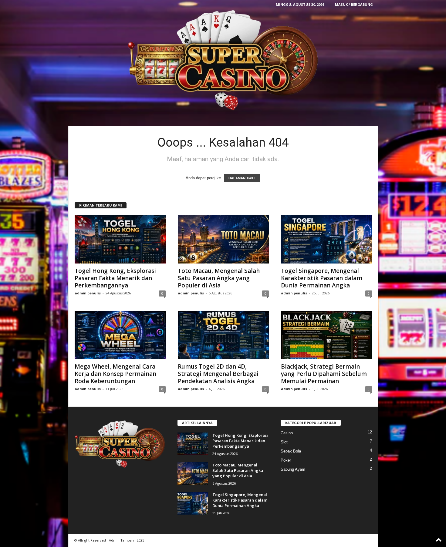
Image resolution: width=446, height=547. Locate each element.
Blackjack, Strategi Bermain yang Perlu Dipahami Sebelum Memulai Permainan (324, 374)
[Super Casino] (223, 60)
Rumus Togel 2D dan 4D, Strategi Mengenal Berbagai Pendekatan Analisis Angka (218, 374)
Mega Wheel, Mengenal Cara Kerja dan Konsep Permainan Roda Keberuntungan (115, 374)
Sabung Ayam (293, 469)
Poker (286, 460)
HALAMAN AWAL (242, 178)
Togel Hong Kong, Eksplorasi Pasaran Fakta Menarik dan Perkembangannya (115, 278)
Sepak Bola (291, 451)
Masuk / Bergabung (354, 4)
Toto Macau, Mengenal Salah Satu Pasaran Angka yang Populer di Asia (219, 278)
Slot (284, 442)
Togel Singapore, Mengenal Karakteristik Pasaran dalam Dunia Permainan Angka (321, 278)
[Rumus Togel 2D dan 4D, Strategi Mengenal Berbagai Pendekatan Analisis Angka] (223, 335)
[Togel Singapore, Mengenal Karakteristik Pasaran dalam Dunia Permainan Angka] (326, 239)
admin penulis (88, 293)
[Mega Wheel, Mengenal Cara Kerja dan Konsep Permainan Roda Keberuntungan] (120, 335)
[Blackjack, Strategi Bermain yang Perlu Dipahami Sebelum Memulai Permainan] (326, 335)
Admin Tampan (121, 540)
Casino (287, 433)
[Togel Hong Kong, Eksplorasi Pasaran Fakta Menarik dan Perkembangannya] (120, 239)
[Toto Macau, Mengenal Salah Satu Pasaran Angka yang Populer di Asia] (223, 239)
